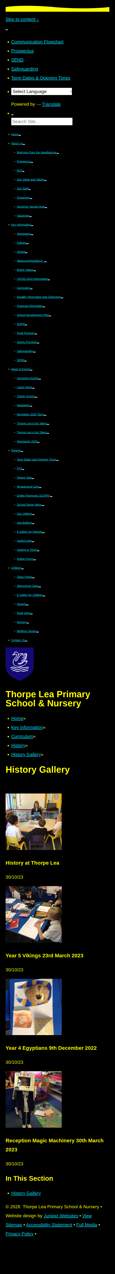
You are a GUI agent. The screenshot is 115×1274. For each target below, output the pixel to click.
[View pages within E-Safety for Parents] (43, 532)
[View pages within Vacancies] (30, 216)
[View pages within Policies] (27, 243)
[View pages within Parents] (22, 451)
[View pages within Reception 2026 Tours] (45, 415)
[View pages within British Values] (35, 270)
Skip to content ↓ (22, 19)
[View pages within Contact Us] (26, 641)
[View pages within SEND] (25, 361)
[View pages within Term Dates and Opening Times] (57, 460)
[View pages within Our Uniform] (33, 514)
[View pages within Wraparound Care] (40, 487)
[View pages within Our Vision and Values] (45, 180)
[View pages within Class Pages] (33, 577)
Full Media (86, 1224)
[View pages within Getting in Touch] (38, 550)
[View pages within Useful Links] (33, 541)
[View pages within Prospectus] (32, 162)
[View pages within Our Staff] (29, 189)
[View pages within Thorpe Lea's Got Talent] (48, 424)
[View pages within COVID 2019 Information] (49, 279)
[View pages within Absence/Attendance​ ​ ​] (45, 261)
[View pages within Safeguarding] (34, 352)
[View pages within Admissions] (32, 234)
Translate (51, 104)
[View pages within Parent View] (33, 478)
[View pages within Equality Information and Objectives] (62, 297)
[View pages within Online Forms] (35, 559)
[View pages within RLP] (23, 171)
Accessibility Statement (49, 1224)
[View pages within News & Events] (31, 370)
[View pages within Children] (22, 568)
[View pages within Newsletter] (31, 406)
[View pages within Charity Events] (36, 397)
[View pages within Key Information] (32, 225)
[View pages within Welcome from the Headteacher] (58, 153)
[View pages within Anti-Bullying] (33, 523)
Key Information (27, 727)
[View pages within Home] (20, 135)
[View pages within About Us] (24, 144)
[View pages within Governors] (31, 198)
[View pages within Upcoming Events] (40, 379)
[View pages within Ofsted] (26, 252)
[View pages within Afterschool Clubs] (40, 586)
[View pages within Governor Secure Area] (46, 207)
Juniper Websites (61, 1215)
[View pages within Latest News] (33, 388)
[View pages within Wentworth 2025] (38, 442)
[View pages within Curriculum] (31, 288)
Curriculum (22, 736)
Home (17, 718)
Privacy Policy (20, 1233)
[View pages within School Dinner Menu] (43, 505)
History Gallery (26, 754)
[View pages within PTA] (23, 469)
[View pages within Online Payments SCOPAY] (51, 496)
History (18, 745)
